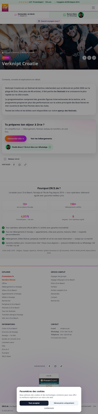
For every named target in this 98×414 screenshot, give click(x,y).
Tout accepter (34, 403)
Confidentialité (49, 408)
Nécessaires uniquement (64, 403)
